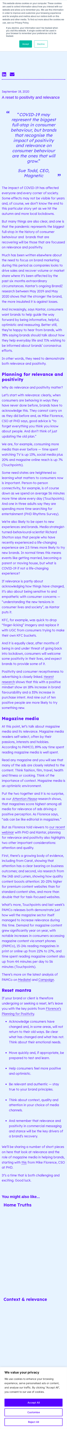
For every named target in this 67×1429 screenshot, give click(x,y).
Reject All (33, 1421)
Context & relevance (25, 1299)
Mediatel (24, 980)
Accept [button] (25, 43)
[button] (4, 74)
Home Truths (17, 1205)
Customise (33, 1412)
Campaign (46, 980)
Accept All (34, 1402)
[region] (33, 1398)
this (24, 1162)
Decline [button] (41, 43)
